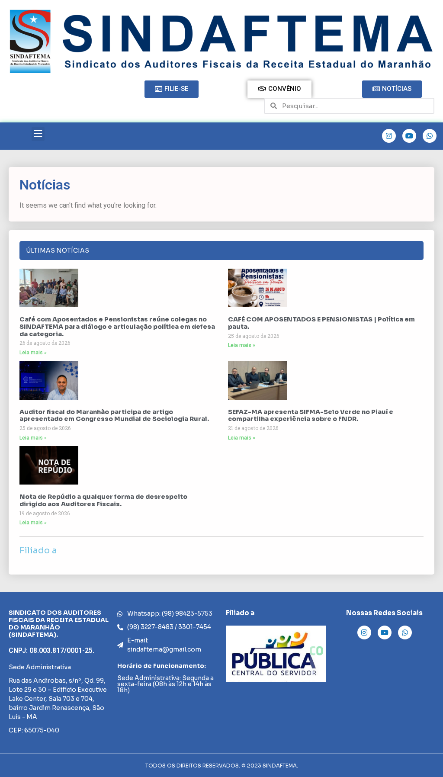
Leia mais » (33, 353)
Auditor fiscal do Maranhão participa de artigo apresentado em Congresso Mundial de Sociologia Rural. (114, 415)
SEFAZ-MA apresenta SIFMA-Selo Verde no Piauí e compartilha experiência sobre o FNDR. (310, 415)
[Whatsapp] (430, 136)
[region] (276, 654)
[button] (38, 134)
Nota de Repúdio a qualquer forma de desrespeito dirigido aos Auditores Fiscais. (103, 500)
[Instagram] (389, 136)
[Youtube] (409, 136)
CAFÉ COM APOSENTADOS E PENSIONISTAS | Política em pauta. (321, 323)
